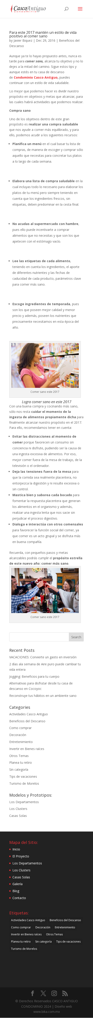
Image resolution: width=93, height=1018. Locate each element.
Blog (15, 891)
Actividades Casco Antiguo (28, 714)
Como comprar (20, 728)
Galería (17, 884)
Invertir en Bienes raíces (26, 749)
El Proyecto (20, 856)
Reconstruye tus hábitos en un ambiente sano (43, 695)
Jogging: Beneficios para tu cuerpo (34, 676)
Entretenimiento (21, 742)
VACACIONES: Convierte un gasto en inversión (43, 657)
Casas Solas (18, 815)
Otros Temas (19, 756)
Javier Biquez (23, 40)
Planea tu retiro (20, 762)
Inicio (16, 849)
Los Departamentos (24, 802)
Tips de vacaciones (23, 776)
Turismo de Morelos (24, 783)
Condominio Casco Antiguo (36, 77)
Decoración (17, 735)
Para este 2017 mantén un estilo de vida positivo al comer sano (43, 34)
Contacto (19, 898)
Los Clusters (18, 809)
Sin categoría (18, 769)
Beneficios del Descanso (27, 721)
